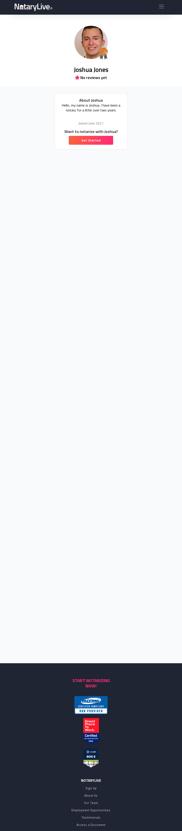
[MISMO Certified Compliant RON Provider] (91, 705)
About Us (91, 795)
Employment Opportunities (91, 810)
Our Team (91, 803)
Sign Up (91, 788)
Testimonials (91, 817)
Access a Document (91, 825)
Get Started (91, 140)
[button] (161, 7)
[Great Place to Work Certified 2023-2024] (91, 731)
